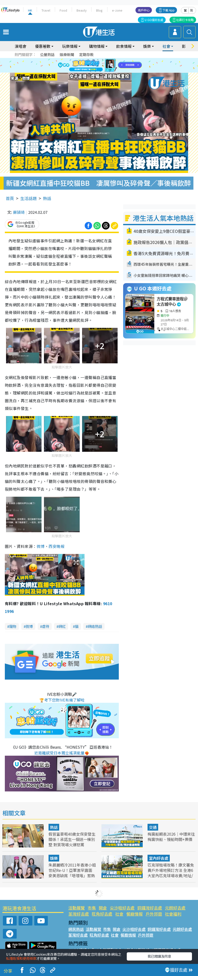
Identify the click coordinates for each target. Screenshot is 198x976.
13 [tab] (90, 71)
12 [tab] (112, 65)
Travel (46, 10)
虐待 (45, 626)
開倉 (103, 908)
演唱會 (20, 46)
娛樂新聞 (67, 54)
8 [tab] (93, 65)
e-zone (117, 10)
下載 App (169, 10)
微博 (41, 546)
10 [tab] (102, 65)
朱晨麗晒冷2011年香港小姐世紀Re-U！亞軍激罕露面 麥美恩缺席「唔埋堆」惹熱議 (72, 873)
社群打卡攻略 (185, 20)
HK (30, 10)
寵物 (12, 626)
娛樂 (54, 858)
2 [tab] (93, 59)
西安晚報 (56, 546)
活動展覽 (76, 908)
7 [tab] (88, 65)
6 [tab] (112, 59)
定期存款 (86, 54)
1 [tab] (88, 59)
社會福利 (173, 914)
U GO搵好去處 (154, 20)
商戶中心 (143, 10)
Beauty (82, 10)
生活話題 (28, 198)
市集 (92, 908)
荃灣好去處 (78, 914)
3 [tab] (97, 59)
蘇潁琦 (19, 212)
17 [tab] (109, 71)
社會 (119, 914)
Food (63, 10)
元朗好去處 (175, 908)
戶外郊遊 (154, 914)
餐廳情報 (134, 914)
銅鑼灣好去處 (149, 908)
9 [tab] (97, 65)
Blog (99, 10)
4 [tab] (102, 59)
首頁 (10, 198)
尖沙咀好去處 (122, 908)
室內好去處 (158, 858)
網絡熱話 (95, 626)
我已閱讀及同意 (159, 956)
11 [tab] (107, 65)
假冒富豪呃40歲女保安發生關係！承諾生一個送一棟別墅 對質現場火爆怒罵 (72, 839)
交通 (153, 827)
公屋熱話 (47, 54)
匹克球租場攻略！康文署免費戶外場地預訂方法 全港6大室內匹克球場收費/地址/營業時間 (171, 873)
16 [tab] (105, 71)
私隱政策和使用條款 (21, 958)
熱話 (47, 198)
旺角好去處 (102, 914)
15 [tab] (100, 71)
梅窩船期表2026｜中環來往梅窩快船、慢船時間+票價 (171, 836)
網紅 (62, 626)
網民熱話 (76, 929)
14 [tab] (95, 71)
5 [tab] (107, 59)
